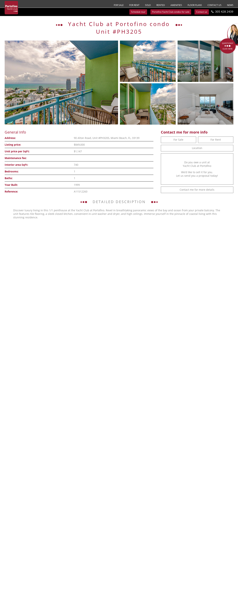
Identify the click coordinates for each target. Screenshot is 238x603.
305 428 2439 (224, 11)
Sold (148, 5)
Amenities (176, 5)
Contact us (214, 5)
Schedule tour (138, 11)
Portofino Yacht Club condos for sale (170, 11)
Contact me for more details (197, 189)
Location (197, 148)
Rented (160, 5)
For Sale (119, 5)
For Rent (134, 5)
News (230, 5)
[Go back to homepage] (11, 7)
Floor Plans (195, 5)
